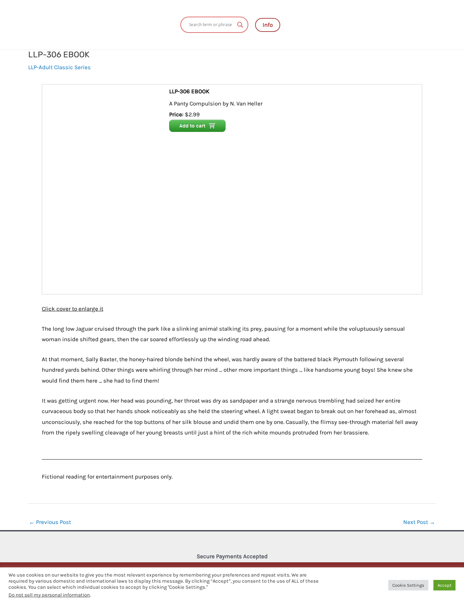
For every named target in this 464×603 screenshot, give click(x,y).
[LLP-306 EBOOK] (106, 188)
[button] (267, 25)
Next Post (419, 522)
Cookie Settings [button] (408, 585)
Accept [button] (444, 585)
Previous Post (50, 522)
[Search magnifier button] (240, 25)
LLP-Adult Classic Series (59, 67)
